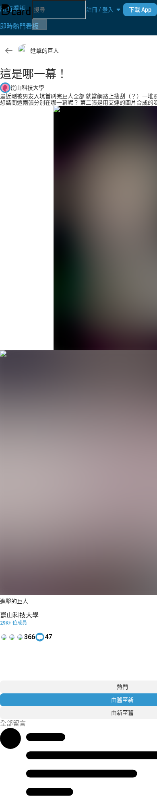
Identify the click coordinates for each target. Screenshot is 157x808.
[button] (100, 9)
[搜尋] (39, 24)
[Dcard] (16, 10)
